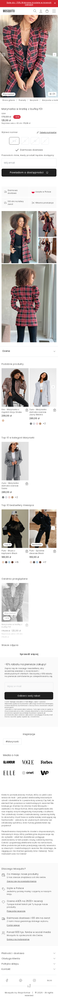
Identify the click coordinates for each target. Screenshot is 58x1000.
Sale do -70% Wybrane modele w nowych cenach (29, 3)
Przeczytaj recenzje (16, 911)
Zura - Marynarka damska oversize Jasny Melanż (37, 412)
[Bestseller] (42, 528)
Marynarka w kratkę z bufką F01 (12, 625)
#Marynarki (12, 741)
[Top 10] (15, 528)
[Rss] (49, 980)
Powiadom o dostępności (27, 172)
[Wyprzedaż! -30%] (15, 602)
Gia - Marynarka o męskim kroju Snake (12, 410)
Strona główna (8, 100)
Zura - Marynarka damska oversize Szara (10, 486)
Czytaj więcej (13, 925)
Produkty (22, 100)
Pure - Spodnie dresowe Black (36, 552)
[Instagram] (34, 980)
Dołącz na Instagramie (18, 939)
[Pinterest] (20, 980)
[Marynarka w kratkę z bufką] (47, 224)
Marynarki (34, 100)
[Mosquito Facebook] (7, 980)
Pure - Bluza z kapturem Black (9, 552)
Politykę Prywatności (30, 713)
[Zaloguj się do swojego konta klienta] (41, 10)
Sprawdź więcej (29, 654)
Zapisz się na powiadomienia (22, 881)
